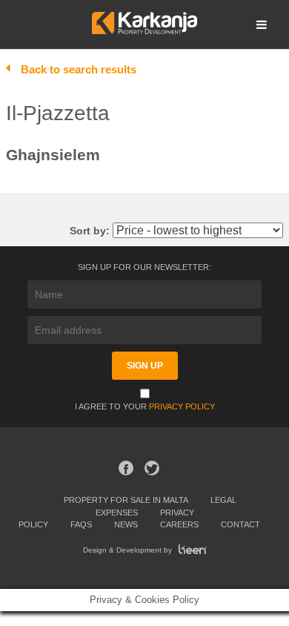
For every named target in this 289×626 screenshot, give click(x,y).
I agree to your (145, 406)
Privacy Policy (182, 406)
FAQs (81, 524)
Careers (179, 524)
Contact (240, 524)
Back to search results (78, 69)
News (126, 524)
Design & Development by (128, 550)
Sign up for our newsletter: (144, 267)
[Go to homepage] (144, 30)
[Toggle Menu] (262, 24)
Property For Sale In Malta (126, 499)
